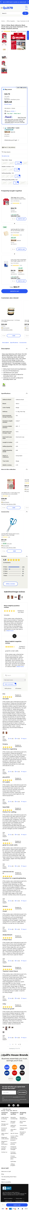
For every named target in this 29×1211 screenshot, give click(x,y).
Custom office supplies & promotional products (14, 1138)
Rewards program (13, 1122)
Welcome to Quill (6, 1171)
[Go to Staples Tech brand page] (22, 1073)
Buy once (8, 89)
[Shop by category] (2, 8)
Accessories (23, 342)
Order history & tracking (4, 1118)
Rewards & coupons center (23, 1133)
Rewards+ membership (14, 1118)
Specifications (14, 342)
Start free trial (22, 117)
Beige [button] (18, 163)
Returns (3, 1121)
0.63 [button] (11, 169)
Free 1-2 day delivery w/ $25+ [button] (9, 504)
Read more (9, 630)
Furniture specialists (13, 1152)
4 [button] (18, 1044)
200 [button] (17, 176)
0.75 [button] (17, 169)
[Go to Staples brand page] (14, 1073)
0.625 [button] (4, 169)
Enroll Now (7, 104)
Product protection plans (13, 1157)
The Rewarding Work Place (8, 1176)
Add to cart (16, 1205)
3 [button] (15, 1044)
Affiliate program (13, 1164)
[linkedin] (13, 1105)
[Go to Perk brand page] (7, 1073)
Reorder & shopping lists (23, 1118)
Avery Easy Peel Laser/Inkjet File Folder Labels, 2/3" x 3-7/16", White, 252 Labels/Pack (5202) (18, 260)
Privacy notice (19, 1198)
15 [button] (7, 176)
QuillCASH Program (13, 1126)
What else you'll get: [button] (10, 140)
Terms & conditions (8, 1198)
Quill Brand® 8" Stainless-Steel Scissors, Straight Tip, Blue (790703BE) (10, 534)
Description (5, 342)
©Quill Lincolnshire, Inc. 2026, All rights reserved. (13, 1193)
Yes (11, 738)
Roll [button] (16, 182)
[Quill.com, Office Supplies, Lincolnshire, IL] (7, 1189)
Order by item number (23, 1128)
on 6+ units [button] (9, 543)
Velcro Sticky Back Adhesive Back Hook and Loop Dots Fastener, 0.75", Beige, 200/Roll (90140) (18, 198)
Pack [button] (4, 182)
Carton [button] (22, 182)
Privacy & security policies (3, 1148)
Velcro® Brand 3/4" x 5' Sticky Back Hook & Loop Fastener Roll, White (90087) (10, 493)
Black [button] (11, 163)
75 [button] (12, 176)
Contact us (4, 1152)
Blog (2, 1174)
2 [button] (12, 1044)
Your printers (23, 1125)
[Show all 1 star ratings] (14, 575)
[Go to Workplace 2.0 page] (18, 1079)
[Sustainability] (4, 385)
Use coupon (22, 1092)
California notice (8, 1201)
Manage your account (4, 1124)
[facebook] (18, 1105)
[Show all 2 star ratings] (14, 573)
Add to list (6, 156)
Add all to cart (14, 291)
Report (25, 738)
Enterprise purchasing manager (13, 1148)
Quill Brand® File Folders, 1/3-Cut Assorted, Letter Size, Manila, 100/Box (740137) (17, 230)
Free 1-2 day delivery (9, 147)
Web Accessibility (6, 1182)
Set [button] (10, 182)
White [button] (4, 163)
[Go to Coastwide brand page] (14, 1067)
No (17, 738)
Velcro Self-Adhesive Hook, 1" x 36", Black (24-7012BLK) (10, 321)
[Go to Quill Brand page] (7, 1067)
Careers (3, 1179)
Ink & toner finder (23, 1122)
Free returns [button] (7, 152)
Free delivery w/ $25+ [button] (8, 329)
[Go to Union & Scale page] (11, 1079)
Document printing (13, 1143)
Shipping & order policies (5, 1138)
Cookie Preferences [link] (19, 1201)
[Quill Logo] (8, 7)
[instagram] (9, 1105)
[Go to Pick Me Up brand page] (22, 1067)
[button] (28, 2)
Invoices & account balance (4, 1129)
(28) (23, 567)
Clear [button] (25, 163)
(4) (23, 569)
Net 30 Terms (14, 1133)
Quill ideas (13, 1161)
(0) (23, 571)
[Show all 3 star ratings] (14, 571)
